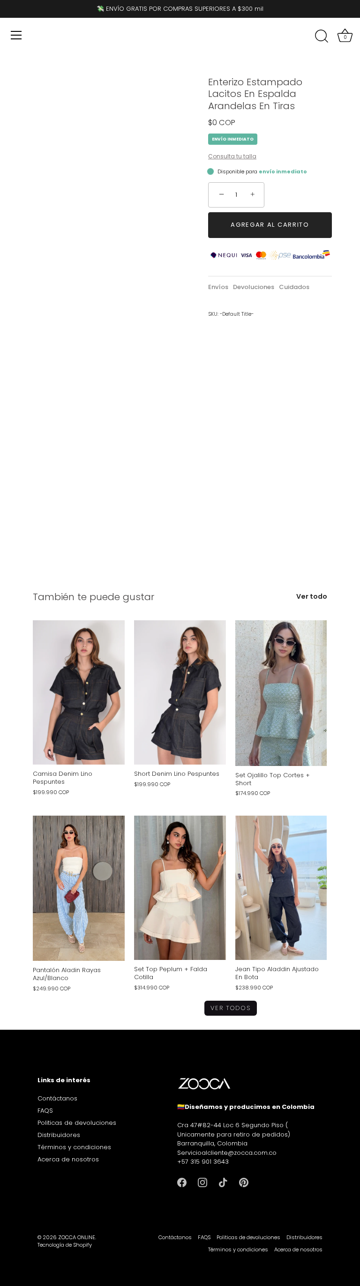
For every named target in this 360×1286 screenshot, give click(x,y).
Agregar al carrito (270, 224)
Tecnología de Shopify (65, 1245)
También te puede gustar (93, 596)
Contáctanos (57, 1098)
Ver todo (311, 596)
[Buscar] (321, 36)
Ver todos (230, 1008)
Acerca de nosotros (68, 1159)
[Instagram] (202, 1182)
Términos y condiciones (74, 1147)
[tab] (220, 287)
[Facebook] (182, 1182)
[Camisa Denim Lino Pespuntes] (79, 692)
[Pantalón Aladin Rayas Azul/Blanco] (79, 888)
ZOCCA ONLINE (76, 1237)
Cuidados (294, 286)
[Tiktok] (223, 1182)
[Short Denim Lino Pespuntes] (180, 692)
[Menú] (16, 35)
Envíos (218, 286)
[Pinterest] (243, 1182)
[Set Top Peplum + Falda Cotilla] (180, 888)
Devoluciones (253, 286)
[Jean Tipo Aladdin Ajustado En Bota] (281, 888)
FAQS (45, 1110)
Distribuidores (59, 1134)
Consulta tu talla (232, 156)
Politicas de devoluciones (77, 1122)
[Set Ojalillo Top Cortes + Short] (281, 693)
